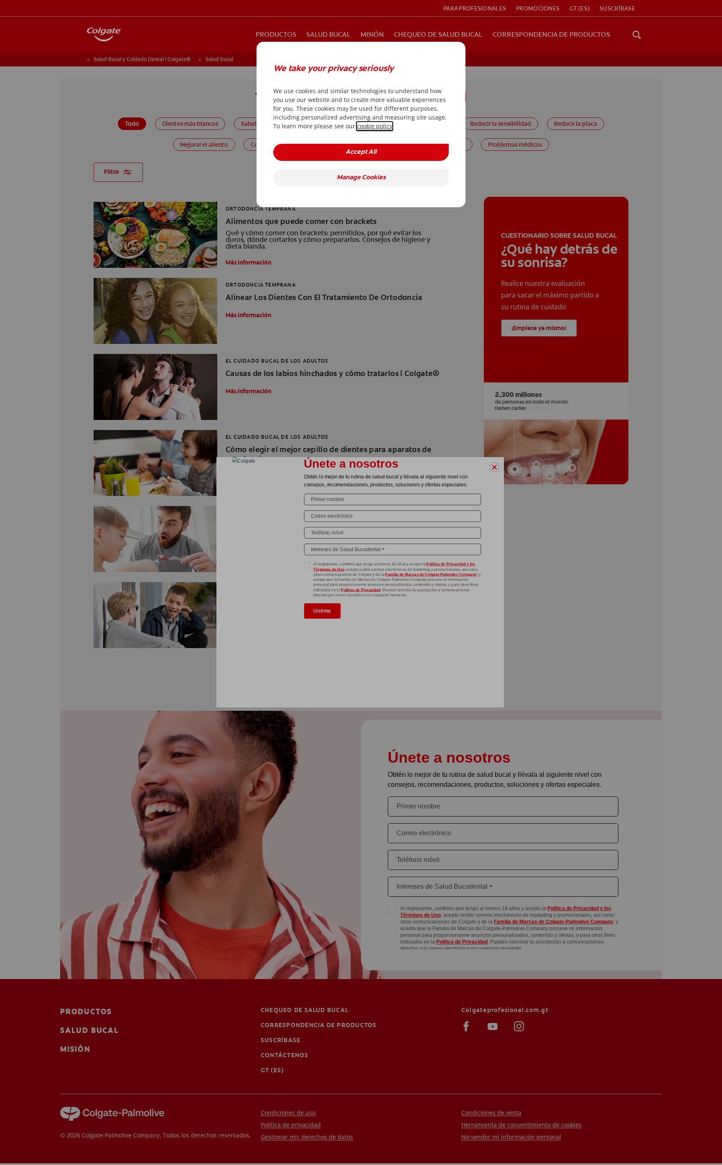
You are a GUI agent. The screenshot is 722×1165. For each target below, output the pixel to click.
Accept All (361, 152)
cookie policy (374, 126)
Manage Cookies (361, 178)
